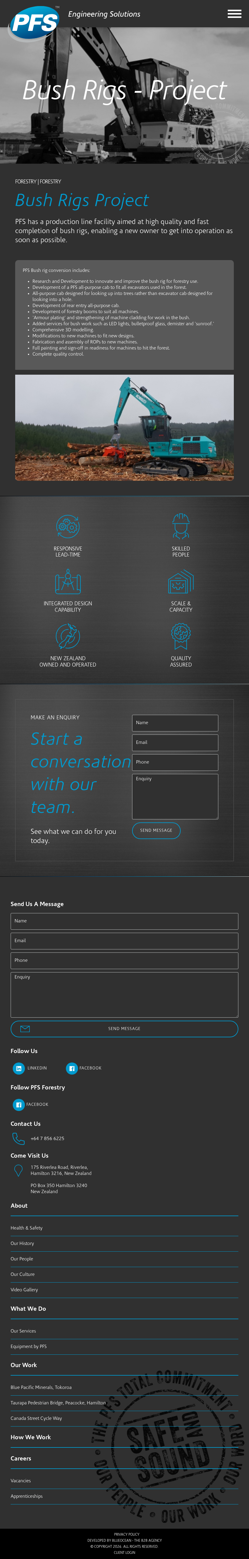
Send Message (156, 830)
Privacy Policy (126, 1535)
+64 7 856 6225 (47, 1138)
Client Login (124, 1553)
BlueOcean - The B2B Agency (137, 1541)
